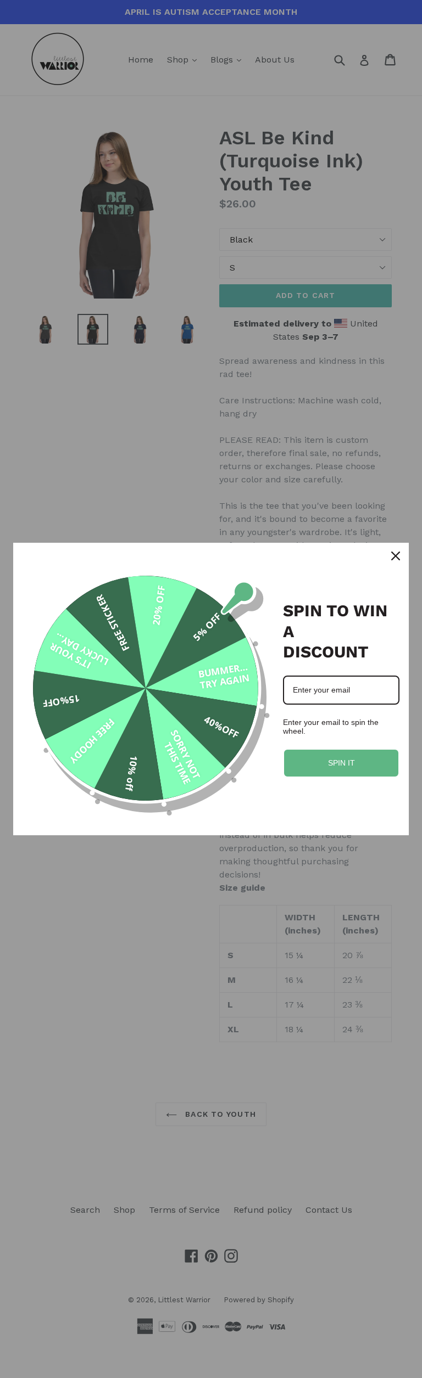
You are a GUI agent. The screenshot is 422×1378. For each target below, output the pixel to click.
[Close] (395, 556)
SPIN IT (341, 762)
